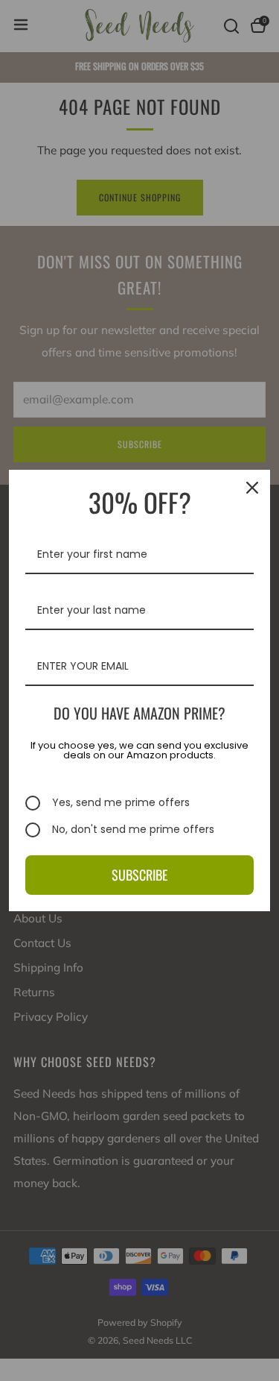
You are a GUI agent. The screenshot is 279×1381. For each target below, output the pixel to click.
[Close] (252, 488)
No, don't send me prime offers (133, 829)
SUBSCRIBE (139, 874)
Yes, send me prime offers (121, 803)
